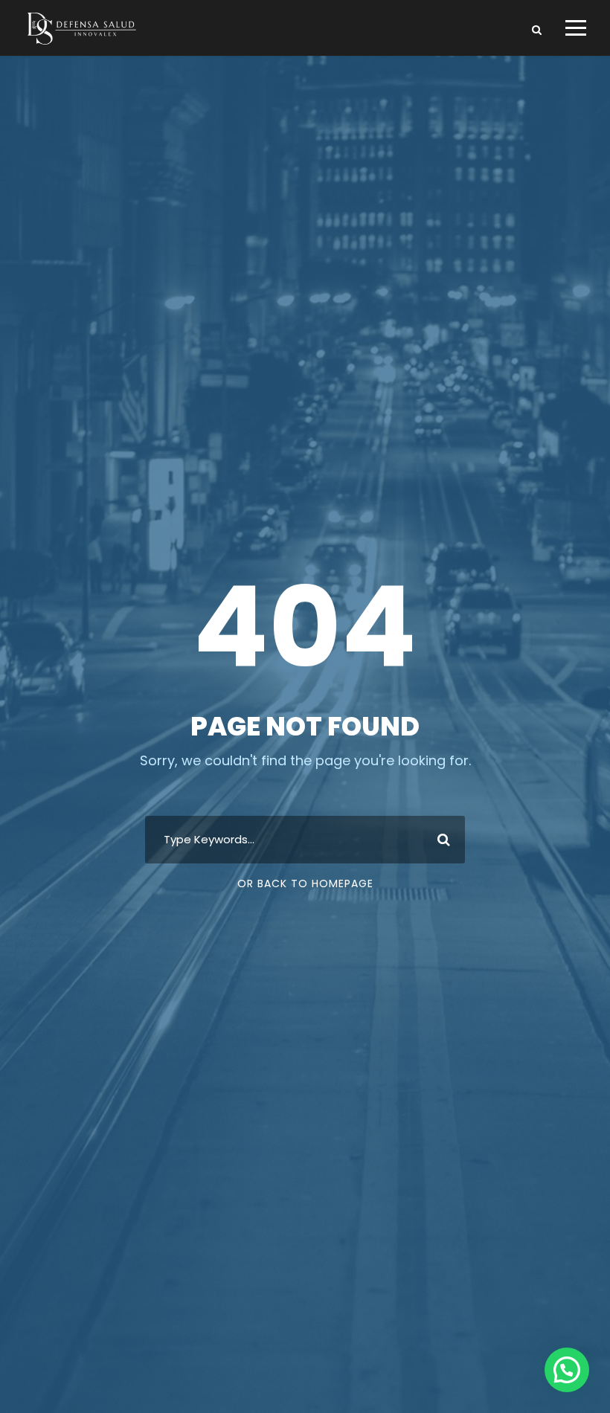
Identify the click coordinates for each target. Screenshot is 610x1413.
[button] (567, 1370)
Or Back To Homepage (305, 883)
